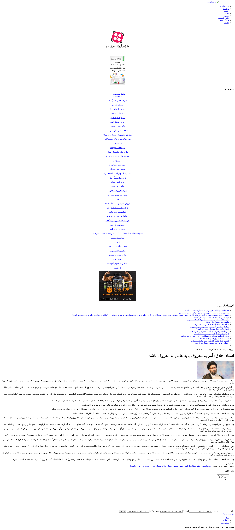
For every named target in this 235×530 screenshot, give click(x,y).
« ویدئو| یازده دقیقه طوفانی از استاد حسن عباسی (192, 466)
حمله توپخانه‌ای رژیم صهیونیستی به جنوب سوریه (209, 327)
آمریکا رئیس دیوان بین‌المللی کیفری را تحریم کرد (209, 331)
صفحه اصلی (224, 6)
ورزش (226, 16)
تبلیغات (226, 520)
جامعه (226, 23)
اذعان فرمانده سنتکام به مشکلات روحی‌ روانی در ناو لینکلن (205, 336)
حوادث (226, 13)
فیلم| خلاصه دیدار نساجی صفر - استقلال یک (211, 334)
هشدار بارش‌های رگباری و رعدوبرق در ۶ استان (210, 341)
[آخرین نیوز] (213, 2)
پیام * (232, 511)
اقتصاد (226, 11)
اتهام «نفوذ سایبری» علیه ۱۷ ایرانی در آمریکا (211, 317)
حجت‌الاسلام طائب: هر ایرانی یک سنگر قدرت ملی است (207, 310)
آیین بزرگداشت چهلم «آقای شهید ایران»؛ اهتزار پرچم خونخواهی (203, 313)
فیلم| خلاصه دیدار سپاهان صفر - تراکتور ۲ (212, 329)
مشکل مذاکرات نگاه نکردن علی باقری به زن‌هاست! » (150, 466)
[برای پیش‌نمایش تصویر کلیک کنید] (215, 378)
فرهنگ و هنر (224, 20)
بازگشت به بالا (228, 514)
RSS (227, 518)
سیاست (226, 9)
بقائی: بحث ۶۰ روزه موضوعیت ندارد (214, 338)
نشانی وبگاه (154, 511)
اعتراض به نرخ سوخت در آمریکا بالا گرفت (212, 343)
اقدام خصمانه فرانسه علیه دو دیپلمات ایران (211, 324)
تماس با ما (225, 523)
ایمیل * (186, 511)
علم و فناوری (223, 18)
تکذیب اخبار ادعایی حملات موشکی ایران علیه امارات (208, 320)
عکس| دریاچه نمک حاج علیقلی (217, 322)
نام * (214, 511)
